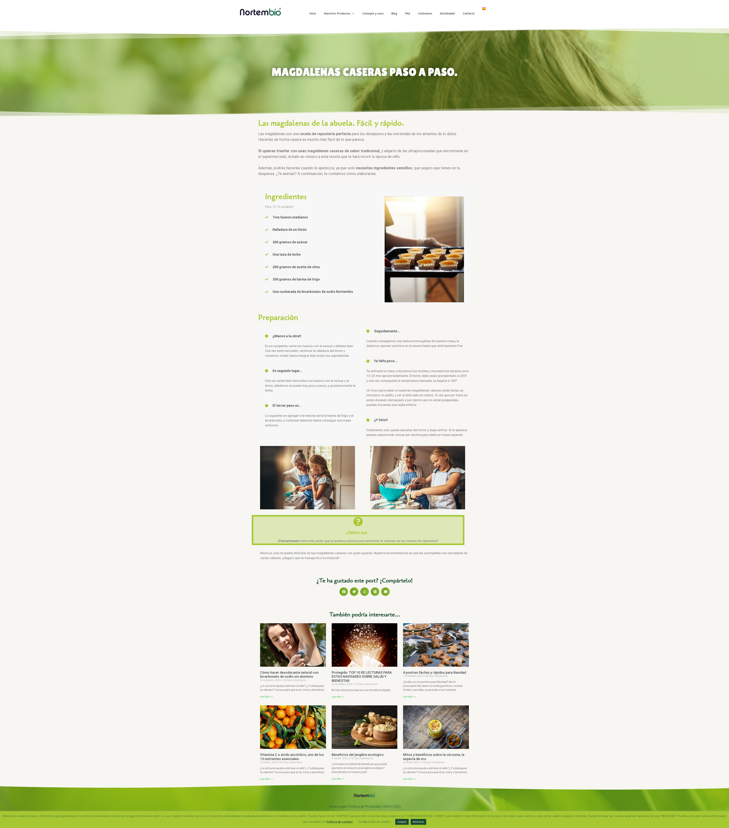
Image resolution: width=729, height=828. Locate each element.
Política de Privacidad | (366, 806)
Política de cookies (340, 821)
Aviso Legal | (339, 806)
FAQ (407, 13)
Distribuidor (447, 13)
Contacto (469, 13)
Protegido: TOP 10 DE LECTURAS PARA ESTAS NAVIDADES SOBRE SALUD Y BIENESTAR (362, 676)
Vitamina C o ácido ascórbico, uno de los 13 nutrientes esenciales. (292, 757)
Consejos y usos (373, 13)
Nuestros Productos (337, 13)
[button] (343, 591)
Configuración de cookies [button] (374, 821)
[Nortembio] (261, 11)
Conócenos (425, 13)
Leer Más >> (266, 696)
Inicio (312, 13)
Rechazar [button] (418, 821)
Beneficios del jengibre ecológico (358, 755)
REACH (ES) (392, 806)
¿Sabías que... (358, 532)
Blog (394, 13)
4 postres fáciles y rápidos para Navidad (434, 672)
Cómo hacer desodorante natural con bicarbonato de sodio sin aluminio (289, 674)
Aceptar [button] (402, 821)
